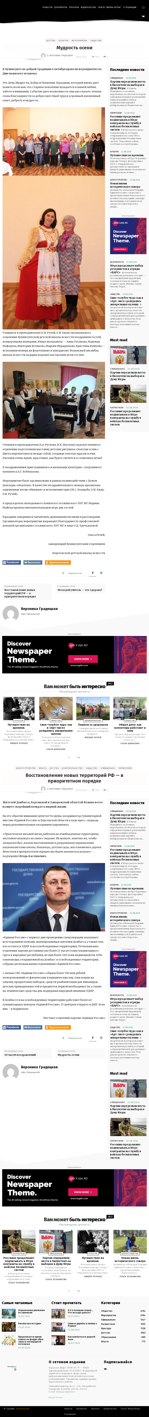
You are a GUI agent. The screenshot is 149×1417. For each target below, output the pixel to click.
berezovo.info (22, 1409)
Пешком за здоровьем (93, 724)
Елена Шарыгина (56, 749)
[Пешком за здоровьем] (93, 708)
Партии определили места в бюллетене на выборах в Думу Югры (127, 85)
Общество (96, 40)
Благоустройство (118, 180)
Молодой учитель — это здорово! (80, 590)
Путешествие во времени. (127, 155)
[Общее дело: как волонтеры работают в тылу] (130, 708)
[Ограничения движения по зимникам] (9, 1313)
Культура (64, 40)
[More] (101, 573)
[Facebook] (92, 573)
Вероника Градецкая (61, 56)
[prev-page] (69, 758)
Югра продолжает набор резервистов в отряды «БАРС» (126, 269)
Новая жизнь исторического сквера (125, 185)
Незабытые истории (29, 1323)
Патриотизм (116, 113)
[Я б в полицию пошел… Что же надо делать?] (58, 1313)
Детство (51, 40)
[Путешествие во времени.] (19, 708)
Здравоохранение (93, 720)
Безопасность (117, 262)
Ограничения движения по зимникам (31, 1311)
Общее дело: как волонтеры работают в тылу (130, 727)
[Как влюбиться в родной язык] (58, 1340)
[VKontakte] (143, 16)
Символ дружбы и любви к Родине (82, 1324)
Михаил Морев (93, 737)
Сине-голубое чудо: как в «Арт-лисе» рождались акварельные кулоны (126, 301)
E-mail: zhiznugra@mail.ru (62, 1391)
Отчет (59, 1397)
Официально (116, 78)
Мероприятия (79, 40)
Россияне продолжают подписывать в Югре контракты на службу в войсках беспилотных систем (125, 123)
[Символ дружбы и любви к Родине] (58, 1327)
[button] (143, 7)
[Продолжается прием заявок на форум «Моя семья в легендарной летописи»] (9, 1340)
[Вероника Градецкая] (44, 55)
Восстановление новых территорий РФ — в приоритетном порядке (20, 593)
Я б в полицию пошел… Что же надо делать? (80, 1311)
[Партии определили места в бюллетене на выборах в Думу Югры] (128, 355)
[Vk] (105, 1369)
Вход (51, 1397)
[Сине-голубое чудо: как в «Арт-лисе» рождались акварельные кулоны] (56, 708)
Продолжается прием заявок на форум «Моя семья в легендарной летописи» (30, 1340)
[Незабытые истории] (9, 1327)
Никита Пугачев (19, 743)
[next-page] (78, 758)
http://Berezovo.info (30, 614)
